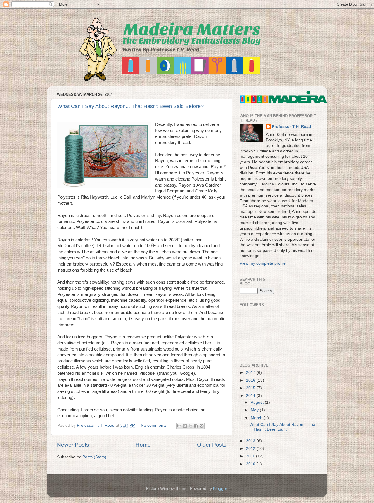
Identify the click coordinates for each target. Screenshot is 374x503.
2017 (251, 372)
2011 (251, 456)
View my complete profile (263, 263)
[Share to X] (190, 426)
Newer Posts (73, 445)
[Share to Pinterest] (202, 426)
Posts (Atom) (94, 457)
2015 (251, 388)
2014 (251, 395)
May (255, 410)
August (258, 402)
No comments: (155, 425)
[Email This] (179, 426)
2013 (251, 441)
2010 (251, 464)
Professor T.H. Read (291, 126)
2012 (251, 448)
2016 (251, 380)
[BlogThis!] (185, 426)
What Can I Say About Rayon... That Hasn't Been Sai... (283, 426)
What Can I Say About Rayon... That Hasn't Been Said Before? (130, 106)
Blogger (220, 488)
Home (143, 445)
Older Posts (211, 445)
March (257, 418)
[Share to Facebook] (196, 426)
